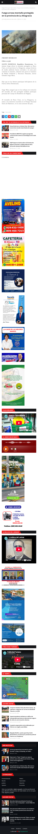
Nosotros (18, 828)
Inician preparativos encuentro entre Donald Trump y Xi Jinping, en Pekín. (21, 750)
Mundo (4, 781)
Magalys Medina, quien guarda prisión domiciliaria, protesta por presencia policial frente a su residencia (23, 734)
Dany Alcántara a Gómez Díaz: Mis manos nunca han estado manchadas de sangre (22, 127)
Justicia (3, 783)
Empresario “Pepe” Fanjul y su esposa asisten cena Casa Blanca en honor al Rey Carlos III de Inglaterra (22, 758)
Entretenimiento (6, 778)
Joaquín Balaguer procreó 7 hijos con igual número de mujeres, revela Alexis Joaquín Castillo (22, 819)
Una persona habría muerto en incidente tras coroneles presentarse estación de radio (22, 810)
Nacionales (13, 8)
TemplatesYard (24, 831)
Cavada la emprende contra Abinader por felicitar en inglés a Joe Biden (22, 726)
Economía (22, 785)
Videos (21, 778)
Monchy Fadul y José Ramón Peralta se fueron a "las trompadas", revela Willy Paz (22, 802)
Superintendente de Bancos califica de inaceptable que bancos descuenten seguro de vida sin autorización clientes (23, 718)
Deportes (21, 783)
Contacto (25, 828)
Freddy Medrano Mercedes (10, 19)
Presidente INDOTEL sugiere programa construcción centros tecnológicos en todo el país (23, 135)
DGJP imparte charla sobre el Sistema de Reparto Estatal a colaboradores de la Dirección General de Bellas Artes (22, 144)
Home (12, 828)
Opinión (4, 785)
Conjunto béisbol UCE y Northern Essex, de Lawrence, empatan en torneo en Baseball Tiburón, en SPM (22, 709)
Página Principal (6, 8)
